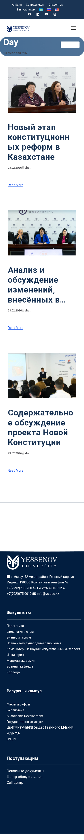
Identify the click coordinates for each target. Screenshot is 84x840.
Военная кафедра (20, 666)
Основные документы (25, 771)
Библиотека (15, 710)
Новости (70, 44)
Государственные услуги (25, 722)
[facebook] (29, 14)
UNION (11, 739)
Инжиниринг (16, 655)
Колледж (13, 672)
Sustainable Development (25, 716)
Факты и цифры (18, 704)
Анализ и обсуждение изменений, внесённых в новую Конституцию (35, 285)
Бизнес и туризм (19, 637)
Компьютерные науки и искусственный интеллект (43, 649)
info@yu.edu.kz (47, 594)
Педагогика (15, 626)
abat (27, 167)
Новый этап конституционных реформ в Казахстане (39, 142)
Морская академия (21, 660)
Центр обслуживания (24, 777)
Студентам (56, 4)
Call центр (15, 782)
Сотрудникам (35, 4)
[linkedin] (38, 14)
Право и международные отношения (34, 643)
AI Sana (17, 4)
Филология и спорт (20, 631)
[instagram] (55, 14)
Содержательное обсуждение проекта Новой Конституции (40, 427)
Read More (15, 185)
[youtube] (46, 14)
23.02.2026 (15, 167)
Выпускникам (26, 9)
